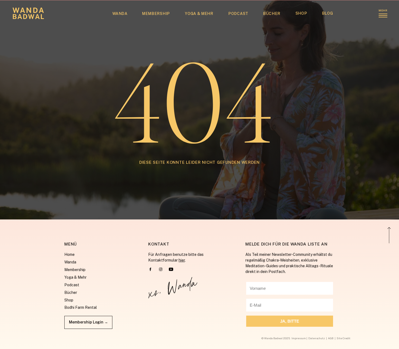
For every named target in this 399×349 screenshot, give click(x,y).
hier (182, 260)
